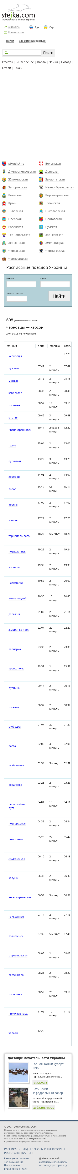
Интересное (25, 62)
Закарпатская (55, 179)
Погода (66, 62)
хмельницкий (17, 598)
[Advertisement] (39, 116)
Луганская (52, 203)
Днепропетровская (22, 171)
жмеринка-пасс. (19, 629)
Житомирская (18, 179)
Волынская (53, 163)
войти (10, 41)
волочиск (15, 567)
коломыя (14, 405)
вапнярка (15, 649)
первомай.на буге (17, 806)
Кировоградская (57, 195)
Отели (6, 68)
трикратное (16, 916)
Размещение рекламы (16, 1158)
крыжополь (16, 668)
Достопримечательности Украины (36, 1058)
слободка (15, 726)
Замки (53, 62)
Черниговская (55, 251)
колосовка (15, 994)
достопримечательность (53, 1161)
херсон (13, 1033)
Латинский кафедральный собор (47, 1091)
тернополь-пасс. (19, 536)
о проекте (14, 26)
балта (12, 746)
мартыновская (18, 955)
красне (13, 504)
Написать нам (16, 32)
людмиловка (17, 858)
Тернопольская (19, 235)
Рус (37, 27)
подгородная (17, 823)
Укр (51, 27)
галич (12, 445)
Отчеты (7, 62)
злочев (13, 520)
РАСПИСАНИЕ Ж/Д (16, 1149)
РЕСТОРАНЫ (12, 1153)
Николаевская (55, 211)
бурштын (15, 461)
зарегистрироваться (32, 41)
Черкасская (16, 251)
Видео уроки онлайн (15, 1168)
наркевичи (16, 583)
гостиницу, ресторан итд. (53, 1165)
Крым (12, 203)
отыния (13, 417)
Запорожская (17, 187)
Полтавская (53, 219)
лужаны (14, 368)
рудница (14, 688)
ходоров (14, 477)
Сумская (51, 227)
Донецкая (52, 171)
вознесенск (16, 936)
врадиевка (15, 785)
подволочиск (17, 551)
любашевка (16, 765)
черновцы (15, 356)
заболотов (15, 393)
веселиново (16, 975)
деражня (14, 614)
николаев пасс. (18, 1013)
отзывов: (40, 1082)
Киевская (15, 195)
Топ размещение (13, 1161)
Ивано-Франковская (59, 187)
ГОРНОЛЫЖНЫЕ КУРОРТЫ (47, 1149)
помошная (16, 839)
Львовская (15, 211)
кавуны (13, 878)
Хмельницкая (54, 243)
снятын (13, 380)
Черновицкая (18, 259)
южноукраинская (20, 897)
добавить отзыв (43, 1107)
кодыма (14, 707)
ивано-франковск (20, 430)
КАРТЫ (26, 1153)
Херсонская (16, 243)
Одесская (15, 219)
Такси (18, 68)
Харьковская (54, 235)
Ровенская (15, 227)
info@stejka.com (37, 1138)
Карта (41, 62)
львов (12, 489)
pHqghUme (16, 163)
